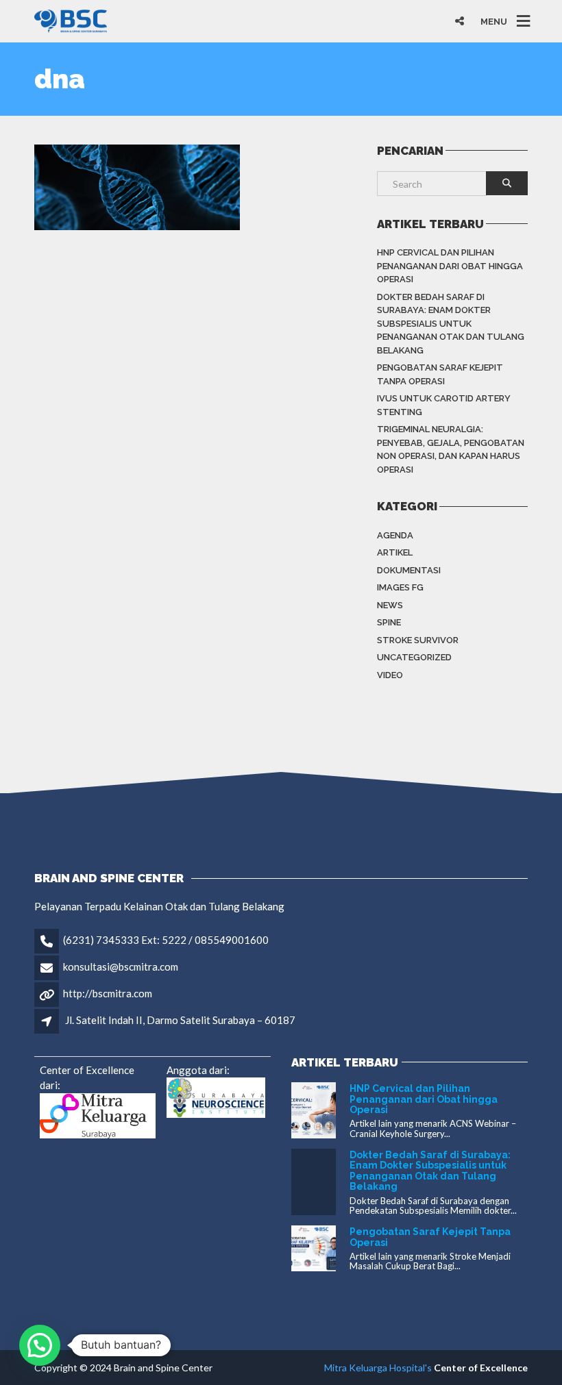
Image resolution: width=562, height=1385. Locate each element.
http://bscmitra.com (107, 993)
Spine (389, 622)
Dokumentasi (409, 570)
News (390, 605)
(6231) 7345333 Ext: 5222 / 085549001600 (166, 940)
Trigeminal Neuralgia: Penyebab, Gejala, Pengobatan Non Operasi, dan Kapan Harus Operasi (450, 449)
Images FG (400, 587)
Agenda (395, 535)
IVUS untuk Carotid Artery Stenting (444, 405)
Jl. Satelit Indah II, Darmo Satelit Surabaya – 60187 (180, 1020)
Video (390, 675)
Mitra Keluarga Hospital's (378, 1367)
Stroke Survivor (418, 640)
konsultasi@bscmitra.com (120, 966)
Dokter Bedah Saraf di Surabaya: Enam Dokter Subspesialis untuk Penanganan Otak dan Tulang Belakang (450, 323)
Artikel (395, 552)
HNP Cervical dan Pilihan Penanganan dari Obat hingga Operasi (450, 265)
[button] (39, 1345)
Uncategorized (414, 657)
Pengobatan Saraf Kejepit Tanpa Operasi (440, 374)
